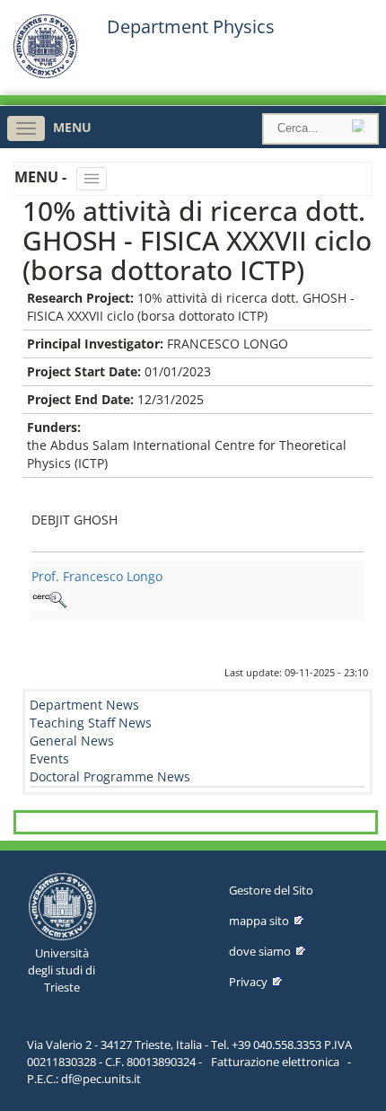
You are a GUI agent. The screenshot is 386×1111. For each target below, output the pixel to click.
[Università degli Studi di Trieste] (45, 74)
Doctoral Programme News (110, 776)
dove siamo (260, 951)
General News (72, 740)
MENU (72, 127)
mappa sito (259, 921)
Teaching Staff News (91, 722)
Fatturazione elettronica (275, 1062)
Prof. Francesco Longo (96, 576)
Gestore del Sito (271, 890)
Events (49, 758)
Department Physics (191, 27)
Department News (84, 704)
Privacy (248, 982)
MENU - (42, 177)
